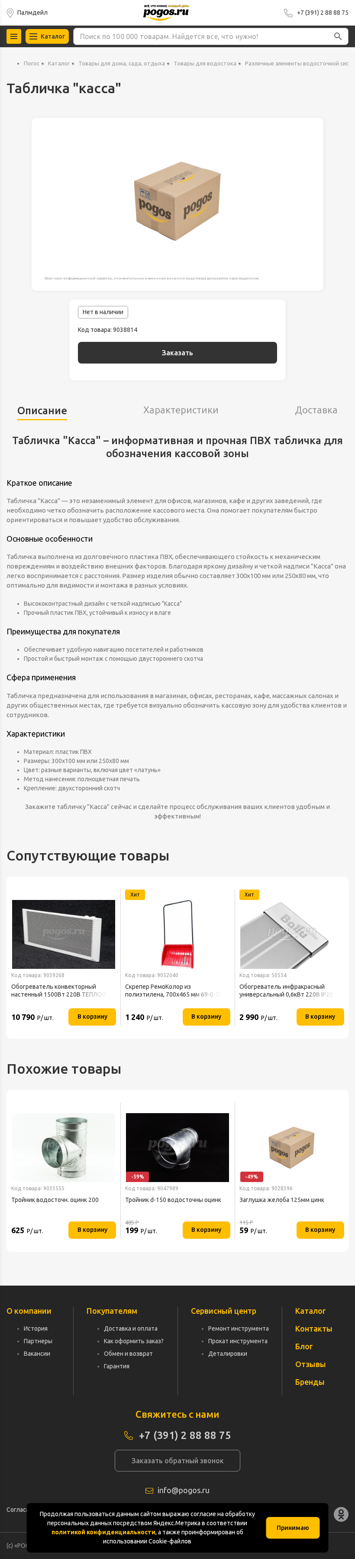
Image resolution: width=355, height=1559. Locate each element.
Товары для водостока (205, 63)
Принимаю (293, 1527)
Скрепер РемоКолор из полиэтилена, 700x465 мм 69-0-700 (175, 990)
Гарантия (116, 1366)
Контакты (313, 1328)
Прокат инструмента (238, 1341)
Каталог (59, 63)
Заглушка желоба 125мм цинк (281, 1199)
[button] (338, 36)
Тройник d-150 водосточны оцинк (173, 1199)
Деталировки (227, 1353)
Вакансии (37, 1353)
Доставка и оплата (131, 1328)
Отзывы (310, 1364)
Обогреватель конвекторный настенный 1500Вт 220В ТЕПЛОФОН (63, 990)
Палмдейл (32, 12)
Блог (304, 1346)
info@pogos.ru (184, 1490)
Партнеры (38, 1341)
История (36, 1328)
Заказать (177, 353)
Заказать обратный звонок (178, 1461)
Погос (31, 63)
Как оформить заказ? (134, 1341)
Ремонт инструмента (238, 1328)
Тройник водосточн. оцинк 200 (55, 1199)
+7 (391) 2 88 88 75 (323, 12)
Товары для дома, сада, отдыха (121, 63)
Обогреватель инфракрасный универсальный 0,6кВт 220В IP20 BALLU (286, 991)
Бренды (310, 1381)
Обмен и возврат (128, 1353)
